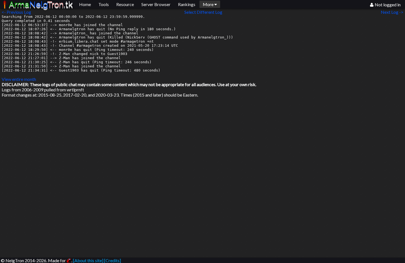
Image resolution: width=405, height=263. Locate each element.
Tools (103, 4)
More (208, 4)
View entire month (19, 79)
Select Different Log (203, 12)
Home (85, 4)
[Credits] (112, 260)
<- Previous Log (16, 12)
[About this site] (88, 260)
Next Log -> (393, 12)
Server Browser (156, 4)
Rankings (186, 4)
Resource (125, 4)
